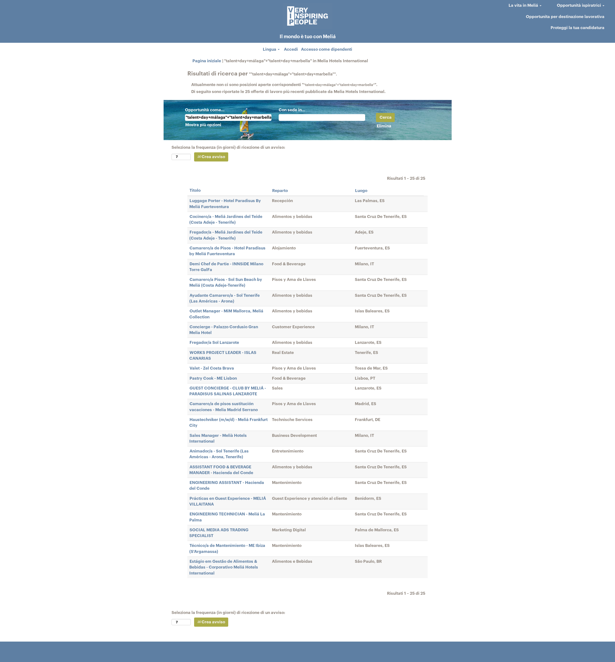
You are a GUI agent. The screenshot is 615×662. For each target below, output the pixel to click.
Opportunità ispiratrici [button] (579, 5)
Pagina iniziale (206, 61)
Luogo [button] (361, 191)
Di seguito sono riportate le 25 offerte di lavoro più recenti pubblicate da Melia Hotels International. (288, 92)
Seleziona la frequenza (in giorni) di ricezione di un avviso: (228, 147)
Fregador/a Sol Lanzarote (214, 342)
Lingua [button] (270, 49)
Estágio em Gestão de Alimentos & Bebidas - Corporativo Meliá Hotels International (223, 567)
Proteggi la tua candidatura (577, 28)
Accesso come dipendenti (326, 49)
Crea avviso (213, 157)
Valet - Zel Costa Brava (212, 368)
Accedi (291, 49)
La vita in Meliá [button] (524, 5)
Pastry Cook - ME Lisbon (213, 378)
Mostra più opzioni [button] (203, 125)
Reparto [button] (280, 191)
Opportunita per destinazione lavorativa (565, 17)
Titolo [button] (195, 190)
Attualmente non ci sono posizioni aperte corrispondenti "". (284, 85)
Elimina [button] (384, 126)
